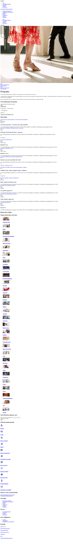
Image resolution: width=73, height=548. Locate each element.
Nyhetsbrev (2, 534)
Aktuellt (4, 505)
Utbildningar (5, 504)
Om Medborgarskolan (7, 511)
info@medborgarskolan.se (5, 528)
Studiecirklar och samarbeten (8, 501)
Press (1, 536)
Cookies (4, 519)
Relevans (2, 114)
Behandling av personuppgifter (8, 521)
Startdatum (9, 114)
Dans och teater (3, 85)
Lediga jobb (5, 514)
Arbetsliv (4, 502)
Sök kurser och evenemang (5, 417)
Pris (12, 114)
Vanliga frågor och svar (4, 532)
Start (1, 83)
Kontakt (4, 513)
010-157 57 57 (3, 526)
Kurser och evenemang (4, 84)
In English (4, 512)
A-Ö (5, 114)
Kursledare (5, 506)
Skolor (4, 503)
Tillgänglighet (5, 520)
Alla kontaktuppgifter (4, 530)
